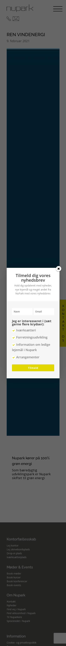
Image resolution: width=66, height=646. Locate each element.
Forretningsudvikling (32, 337)
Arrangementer (27, 357)
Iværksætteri (26, 330)
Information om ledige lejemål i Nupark (31, 347)
